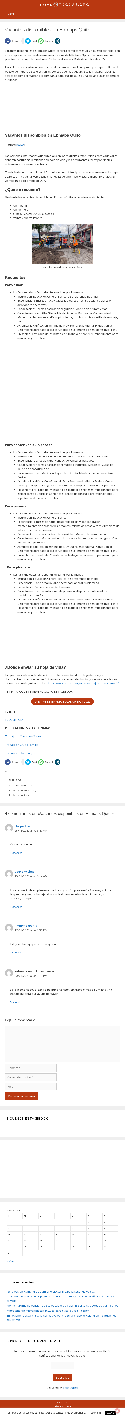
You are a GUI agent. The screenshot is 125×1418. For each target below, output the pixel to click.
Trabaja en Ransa (20, 795)
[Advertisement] (62, 109)
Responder (16, 852)
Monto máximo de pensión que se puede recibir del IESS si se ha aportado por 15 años (62, 1305)
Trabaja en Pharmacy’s (20, 753)
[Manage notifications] (117, 1410)
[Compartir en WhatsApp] (45, 41)
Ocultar (20, 144)
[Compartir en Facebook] (12, 41)
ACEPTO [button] (110, 1413)
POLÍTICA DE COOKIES (62, 1406)
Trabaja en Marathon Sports (23, 736)
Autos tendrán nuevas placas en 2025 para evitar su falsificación (48, 1310)
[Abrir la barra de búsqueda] (121, 12)
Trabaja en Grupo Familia (21, 745)
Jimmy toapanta (26, 925)
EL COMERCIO (14, 720)
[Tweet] (31, 41)
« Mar (10, 1261)
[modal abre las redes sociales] (57, 41)
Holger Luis (22, 826)
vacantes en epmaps (22, 785)
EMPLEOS (15, 780)
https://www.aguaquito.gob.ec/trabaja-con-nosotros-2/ (83, 683)
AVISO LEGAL (63, 1402)
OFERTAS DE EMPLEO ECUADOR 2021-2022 (62, 701)
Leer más (95, 1412)
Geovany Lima (25, 872)
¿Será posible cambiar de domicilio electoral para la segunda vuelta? (51, 1291)
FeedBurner (70, 1387)
